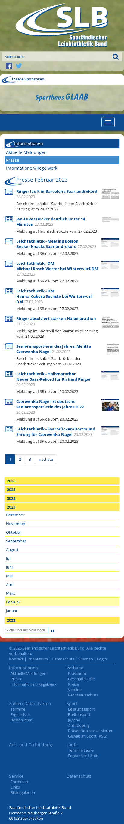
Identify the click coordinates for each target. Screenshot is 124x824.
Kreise (73, 684)
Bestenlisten (22, 720)
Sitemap (85, 659)
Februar (13, 602)
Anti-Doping (78, 725)
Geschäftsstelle (81, 678)
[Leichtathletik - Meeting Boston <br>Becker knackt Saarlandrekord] (110, 242)
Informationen (23, 668)
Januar (11, 610)
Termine (18, 709)
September (16, 541)
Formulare (20, 781)
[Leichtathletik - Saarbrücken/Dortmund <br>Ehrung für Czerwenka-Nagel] (110, 430)
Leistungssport (81, 709)
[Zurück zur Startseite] (62, 25)
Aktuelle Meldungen (26, 152)
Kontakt (16, 659)
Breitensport (79, 714)
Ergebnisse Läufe (83, 755)
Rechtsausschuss (83, 695)
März (10, 593)
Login (102, 659)
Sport (72, 703)
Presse (12, 160)
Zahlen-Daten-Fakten (30, 703)
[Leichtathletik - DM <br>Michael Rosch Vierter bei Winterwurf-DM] (110, 264)
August (12, 549)
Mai (9, 575)
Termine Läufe (81, 750)
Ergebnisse (20, 714)
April (10, 584)
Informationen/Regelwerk (31, 168)
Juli (8, 558)
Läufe (72, 744)
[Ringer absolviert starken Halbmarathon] (110, 326)
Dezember (15, 515)
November (15, 523)
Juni (9, 567)
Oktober (13, 532)
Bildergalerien (23, 792)
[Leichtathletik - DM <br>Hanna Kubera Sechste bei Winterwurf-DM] (110, 292)
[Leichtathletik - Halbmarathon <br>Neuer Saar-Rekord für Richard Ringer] (110, 375)
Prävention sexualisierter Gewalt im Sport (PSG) (90, 733)
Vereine (75, 689)
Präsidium (77, 673)
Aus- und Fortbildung (30, 744)
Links (15, 787)
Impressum (37, 659)
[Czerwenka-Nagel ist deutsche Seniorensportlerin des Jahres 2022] (110, 407)
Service (16, 776)
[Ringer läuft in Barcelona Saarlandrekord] (110, 193)
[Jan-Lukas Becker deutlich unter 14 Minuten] (110, 219)
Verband (75, 668)
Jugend (74, 720)
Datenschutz (63, 659)
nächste (46, 459)
